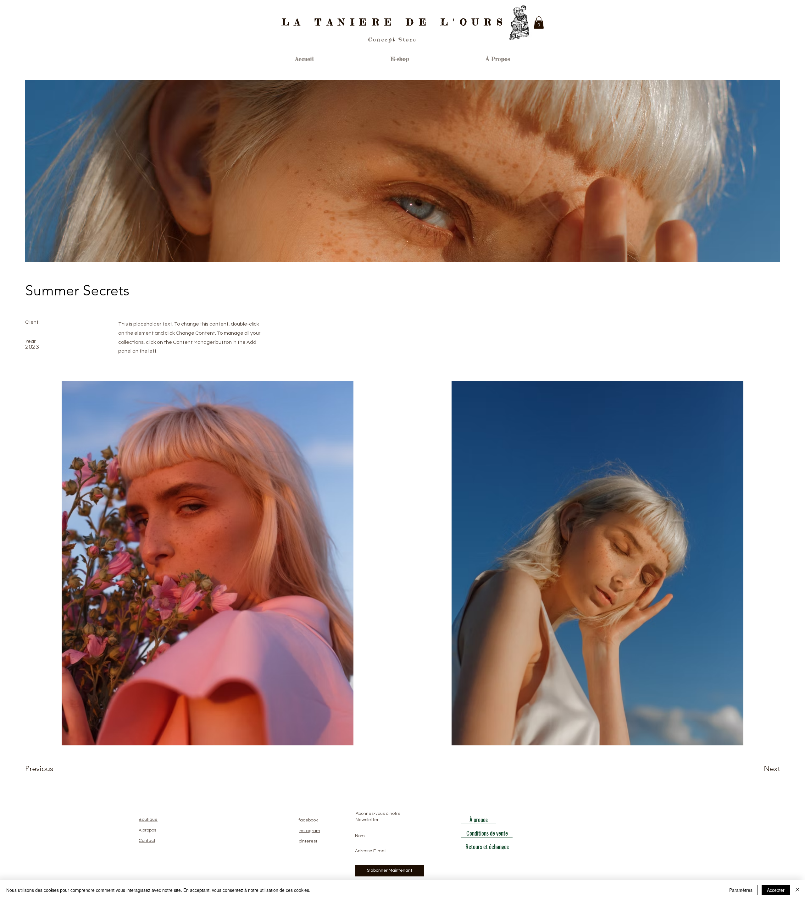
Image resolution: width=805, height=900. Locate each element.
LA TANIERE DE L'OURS (395, 22)
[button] (539, 22)
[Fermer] (797, 890)
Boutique (148, 819)
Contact (147, 840)
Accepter (776, 890)
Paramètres (740, 890)
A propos (147, 830)
